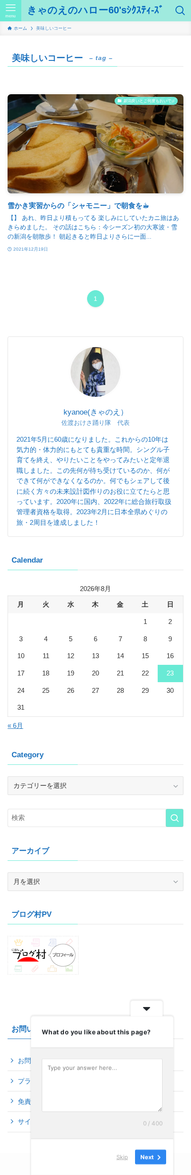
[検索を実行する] (174, 818)
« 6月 (15, 725)
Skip (122, 1156)
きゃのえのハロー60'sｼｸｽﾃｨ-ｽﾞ (95, 11)
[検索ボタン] (180, 10)
